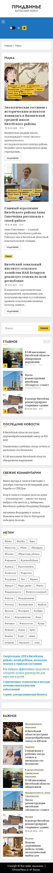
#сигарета (23, 611)
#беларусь (37, 547)
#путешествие (26, 604)
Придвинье (26, 6)
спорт (37, 642)
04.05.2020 (12, 225)
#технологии (26, 623)
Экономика (30, 727)
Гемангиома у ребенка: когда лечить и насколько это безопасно (26, 448)
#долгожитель (26, 566)
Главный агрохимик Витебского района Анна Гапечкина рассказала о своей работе (24, 214)
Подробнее (13, 158)
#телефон (10, 623)
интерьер (9, 642)
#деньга (9, 566)
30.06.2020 (12, 128)
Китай (21, 636)
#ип (23, 579)
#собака (38, 611)
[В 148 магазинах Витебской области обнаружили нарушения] (13, 358)
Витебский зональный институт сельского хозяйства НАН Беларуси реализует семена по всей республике (25, 272)
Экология (12, 198)
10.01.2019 (12, 285)
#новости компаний (36, 592)
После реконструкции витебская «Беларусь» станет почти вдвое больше (37, 383)
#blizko (8, 541)
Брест (33, 630)
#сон (7, 617)
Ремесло (35, 194)
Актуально (13, 86)
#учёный (9, 630)
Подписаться (24, 28)
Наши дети (13, 93)
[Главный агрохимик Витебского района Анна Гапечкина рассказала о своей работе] (26, 183)
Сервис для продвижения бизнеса (25, 694)
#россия (9, 611)
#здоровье (10, 579)
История (29, 817)
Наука (39, 89)
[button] (3, 21)
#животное (10, 573)
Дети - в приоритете (30, 86)
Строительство (32, 796)
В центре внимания (34, 770)
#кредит (9, 585)
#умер (41, 623)
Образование (14, 97)
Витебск (9, 636)
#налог (40, 585)
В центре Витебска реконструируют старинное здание (37, 402)
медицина (24, 642)
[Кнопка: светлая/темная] (12, 27)
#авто (32, 541)
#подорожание (26, 598)
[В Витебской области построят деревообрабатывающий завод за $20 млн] (13, 732)
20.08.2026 (32, 409)
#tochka (21, 541)
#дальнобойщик (29, 560)
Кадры (38, 190)
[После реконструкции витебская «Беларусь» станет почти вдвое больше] (13, 381)
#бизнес (9, 554)
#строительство (23, 617)
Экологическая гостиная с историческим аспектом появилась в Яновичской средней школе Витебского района (25, 115)
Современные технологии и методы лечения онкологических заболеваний (26, 685)
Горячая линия (32, 773)
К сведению (28, 89)
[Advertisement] (39, 28)
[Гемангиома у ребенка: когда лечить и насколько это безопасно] (13, 755)
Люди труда (13, 194)
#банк (23, 547)
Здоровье (29, 747)
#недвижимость (13, 592)
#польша (9, 604)
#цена (21, 630)
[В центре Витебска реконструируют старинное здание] (13, 404)
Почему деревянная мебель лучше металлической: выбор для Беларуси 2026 (35, 851)
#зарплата (26, 573)
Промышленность (33, 724)
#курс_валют (25, 585)
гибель (31, 636)
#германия (10, 560)
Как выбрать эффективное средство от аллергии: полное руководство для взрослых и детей (26, 672)
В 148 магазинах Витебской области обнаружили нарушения (37, 357)
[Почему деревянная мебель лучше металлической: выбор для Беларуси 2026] (13, 847)
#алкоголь (10, 547)
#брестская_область (29, 554)
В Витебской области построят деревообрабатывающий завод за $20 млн (25, 436)
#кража (34, 579)
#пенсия (9, 598)
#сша (38, 617)
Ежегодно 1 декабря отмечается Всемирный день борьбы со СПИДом (26, 484)
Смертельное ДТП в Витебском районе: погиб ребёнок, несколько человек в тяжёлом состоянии (25, 660)
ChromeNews (19, 869)
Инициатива (13, 89)
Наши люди (26, 93)
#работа (42, 604)
